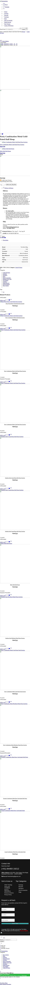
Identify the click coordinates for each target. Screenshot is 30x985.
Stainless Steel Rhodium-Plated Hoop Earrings (15, 638)
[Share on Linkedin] (4, 237)
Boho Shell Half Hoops (15, 584)
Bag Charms (7, 24)
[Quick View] (11, 300)
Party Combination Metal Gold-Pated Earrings (15, 317)
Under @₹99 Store (8, 25)
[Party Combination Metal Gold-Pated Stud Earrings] (15, 670)
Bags (5, 18)
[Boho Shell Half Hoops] (1, 148)
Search (23, 29)
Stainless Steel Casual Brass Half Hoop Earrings (15, 478)
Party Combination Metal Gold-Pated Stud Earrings (15, 691)
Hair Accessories (8, 20)
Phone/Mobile (4, 918)
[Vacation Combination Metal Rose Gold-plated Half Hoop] (15, 777)
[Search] (4, 8)
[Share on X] (0, 237)
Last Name (3, 912)
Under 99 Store (18, 267)
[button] (3, 300)
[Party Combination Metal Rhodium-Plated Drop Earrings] (15, 723)
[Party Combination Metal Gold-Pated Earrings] (15, 315)
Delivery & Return (8, 188)
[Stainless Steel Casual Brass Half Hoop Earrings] (15, 456)
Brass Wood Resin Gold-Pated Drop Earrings (15, 303)
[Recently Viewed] (4, 938)
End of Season (6, 284)
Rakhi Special (7, 22)
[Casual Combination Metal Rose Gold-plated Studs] (15, 830)
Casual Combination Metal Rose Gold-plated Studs (15, 851)
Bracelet (6, 15)
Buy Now (14, 184)
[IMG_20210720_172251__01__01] (8, 43)
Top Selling (5, 280)
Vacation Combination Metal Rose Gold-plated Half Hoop (15, 798)
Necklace (6, 17)
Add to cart (8, 184)
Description (5, 240)
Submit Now (15, 923)
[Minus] (5, 184)
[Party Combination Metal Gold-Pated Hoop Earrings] (1, 142)
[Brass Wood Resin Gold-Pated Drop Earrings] (15, 301)
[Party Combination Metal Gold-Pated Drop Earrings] (15, 403)
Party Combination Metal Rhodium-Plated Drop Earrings (15, 745)
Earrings (6, 13)
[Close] (0, 268)
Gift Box (5, 281)
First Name (4, 907)
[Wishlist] (1, 134)
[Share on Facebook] (1, 237)
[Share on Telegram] (5, 237)
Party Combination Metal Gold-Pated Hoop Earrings (15, 371)
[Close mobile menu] (0, 949)
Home (5, 11)
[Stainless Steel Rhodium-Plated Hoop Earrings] (15, 616)
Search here (3, 29)
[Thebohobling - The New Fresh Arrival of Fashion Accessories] (4, 1)
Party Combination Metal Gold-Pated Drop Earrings (15, 424)
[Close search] (1, 944)
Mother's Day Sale (7, 279)
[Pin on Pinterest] (2, 237)
